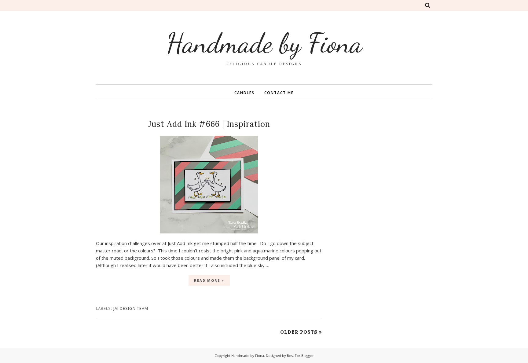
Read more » (209, 280)
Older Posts (298, 332)
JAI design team (130, 308)
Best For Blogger (300, 355)
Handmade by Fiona (247, 355)
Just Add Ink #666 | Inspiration (209, 124)
